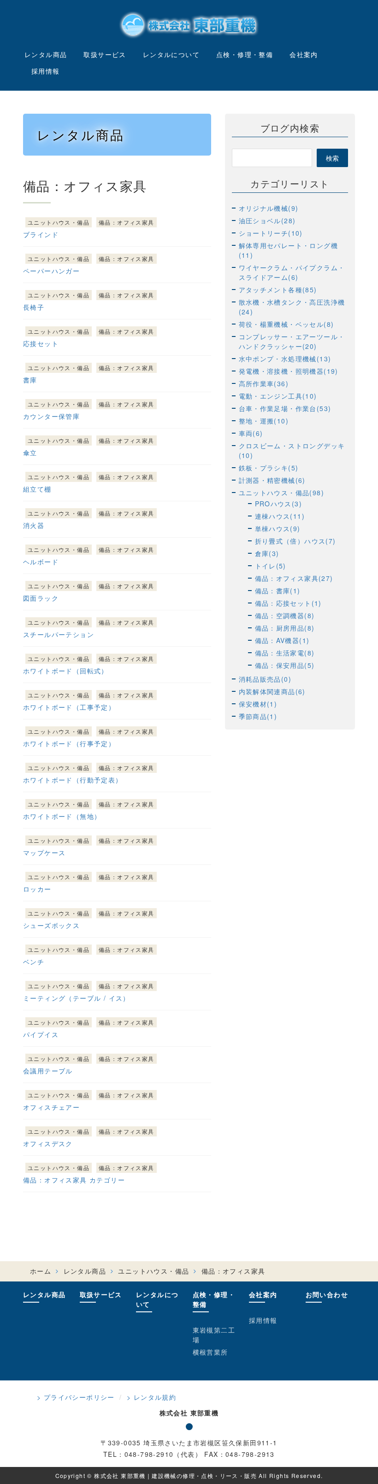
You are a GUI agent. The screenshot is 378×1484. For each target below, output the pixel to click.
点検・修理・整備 (244, 54)
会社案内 (303, 54)
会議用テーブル (48, 1070)
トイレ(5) (270, 565)
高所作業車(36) (264, 383)
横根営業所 (210, 1351)
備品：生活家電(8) (285, 652)
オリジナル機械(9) (269, 208)
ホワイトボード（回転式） (65, 670)
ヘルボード (41, 561)
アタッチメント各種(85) (278, 289)
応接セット (41, 343)
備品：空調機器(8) (285, 615)
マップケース (44, 852)
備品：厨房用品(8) (285, 627)
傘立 (30, 452)
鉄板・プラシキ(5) (269, 467)
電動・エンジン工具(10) (278, 395)
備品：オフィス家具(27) (294, 578)
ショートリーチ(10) (271, 233)
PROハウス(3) (278, 503)
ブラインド (41, 234)
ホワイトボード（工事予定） (69, 707)
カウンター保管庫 (51, 416)
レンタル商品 (45, 54)
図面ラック (41, 598)
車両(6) (251, 433)
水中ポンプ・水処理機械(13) (285, 358)
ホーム (40, 1270)
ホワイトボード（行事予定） (69, 743)
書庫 (30, 379)
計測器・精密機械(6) (272, 480)
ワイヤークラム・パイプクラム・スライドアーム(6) (292, 272)
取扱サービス (104, 54)
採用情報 (45, 70)
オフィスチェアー (51, 1107)
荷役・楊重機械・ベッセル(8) (286, 324)
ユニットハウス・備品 (58, 222)
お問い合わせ (327, 1294)
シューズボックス (51, 925)
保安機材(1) (258, 703)
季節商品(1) (258, 716)
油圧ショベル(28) (267, 220)
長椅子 (33, 307)
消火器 (33, 525)
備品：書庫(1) (278, 590)
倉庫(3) (267, 553)
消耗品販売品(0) (265, 679)
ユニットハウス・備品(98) (282, 492)
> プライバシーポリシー (76, 1397)
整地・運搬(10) (264, 420)
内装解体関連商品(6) (272, 691)
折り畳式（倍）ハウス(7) (295, 540)
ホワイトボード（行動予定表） (73, 779)
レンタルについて (171, 54)
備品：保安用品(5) (285, 665)
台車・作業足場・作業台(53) (285, 408)
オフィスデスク (48, 1143)
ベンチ (33, 961)
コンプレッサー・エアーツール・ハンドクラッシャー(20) (292, 341)
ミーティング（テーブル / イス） (76, 998)
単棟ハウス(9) (278, 528)
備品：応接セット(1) (288, 603)
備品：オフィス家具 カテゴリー (74, 1179)
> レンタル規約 (151, 1397)
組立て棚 (37, 488)
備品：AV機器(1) (282, 640)
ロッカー (37, 888)
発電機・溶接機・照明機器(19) (288, 371)
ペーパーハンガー (51, 270)
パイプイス (41, 1034)
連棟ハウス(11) (280, 516)
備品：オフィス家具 (126, 222)
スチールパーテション (58, 634)
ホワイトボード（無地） (62, 816)
